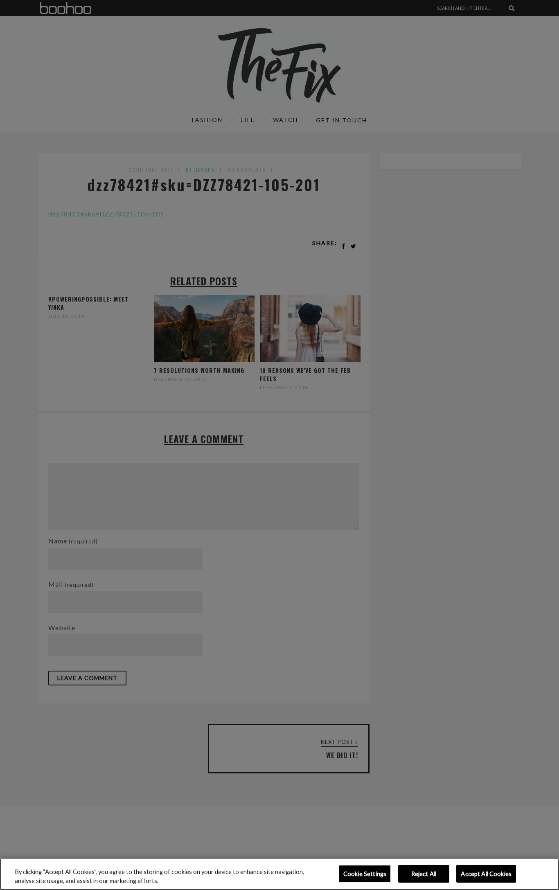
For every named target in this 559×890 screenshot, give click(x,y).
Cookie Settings (364, 873)
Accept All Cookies (486, 873)
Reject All (423, 873)
